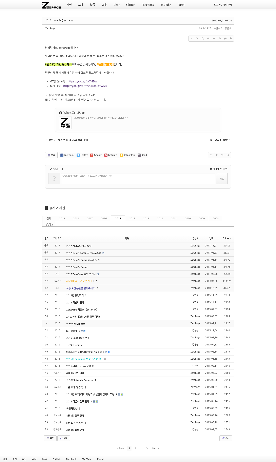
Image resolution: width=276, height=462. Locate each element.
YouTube (87, 459)
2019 (62, 218)
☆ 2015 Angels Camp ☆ (80, 380)
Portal (100, 459)
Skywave (195, 387)
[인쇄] (231, 38)
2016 (104, 218)
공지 (48, 223)
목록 (53, 155)
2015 (118, 218)
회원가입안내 (73, 408)
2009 (202, 218)
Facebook (71, 459)
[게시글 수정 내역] (219, 38)
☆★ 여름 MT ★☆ (63, 20)
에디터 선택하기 (220, 168)
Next (155, 448)
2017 (90, 218)
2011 (174, 218)
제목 (127, 238)
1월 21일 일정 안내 (76, 387)
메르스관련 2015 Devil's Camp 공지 (85, 351)
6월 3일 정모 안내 (75, 373)
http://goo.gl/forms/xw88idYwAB (85, 86)
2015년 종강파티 (75, 295)
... (141, 448)
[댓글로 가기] (225, 38)
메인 (5, 459)
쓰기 (227, 438)
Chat (44, 459)
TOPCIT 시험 (73, 344)
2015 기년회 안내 (75, 302)
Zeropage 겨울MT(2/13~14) (81, 309)
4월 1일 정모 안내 (75, 415)
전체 (48, 218)
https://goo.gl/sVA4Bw (82, 81)
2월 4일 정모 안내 (75, 429)
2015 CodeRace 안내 (77, 337)
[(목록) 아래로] (214, 38)
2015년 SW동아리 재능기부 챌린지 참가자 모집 (90, 394)
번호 (46, 238)
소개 (15, 459)
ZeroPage (50, 28)
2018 (76, 218)
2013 (146, 218)
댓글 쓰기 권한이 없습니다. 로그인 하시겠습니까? (87, 175)
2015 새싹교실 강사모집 (79, 366)
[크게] (197, 38)
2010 (188, 218)
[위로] (208, 38)
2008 (216, 218)
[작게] (202, 38)
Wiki (34, 459)
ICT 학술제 (72, 330)
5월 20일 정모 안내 (76, 422)
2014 (132, 218)
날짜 (211, 238)
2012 (160, 218)
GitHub (56, 459)
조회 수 (225, 238)
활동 (24, 459)
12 (105, 359)
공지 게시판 (57, 208)
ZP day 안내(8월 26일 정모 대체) (83, 316)
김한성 (195, 295)
